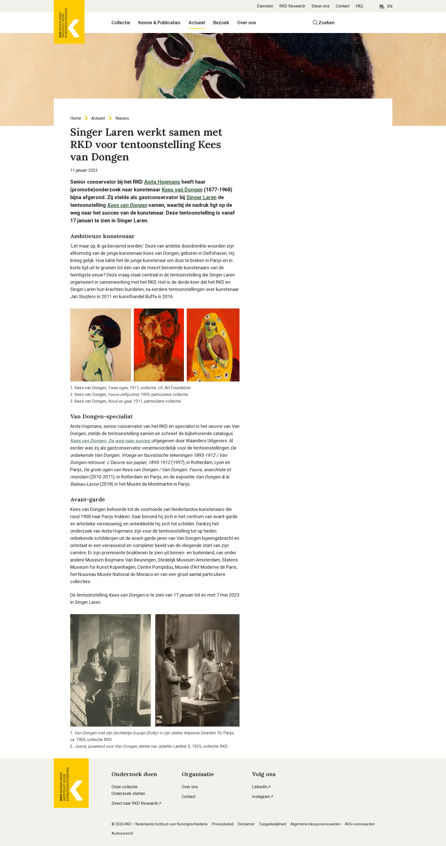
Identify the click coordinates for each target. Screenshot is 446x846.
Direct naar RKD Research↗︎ (136, 803)
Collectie (121, 22)
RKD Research (292, 6)
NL (382, 6)
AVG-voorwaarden (360, 824)
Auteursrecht (122, 833)
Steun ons (321, 6)
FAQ (359, 6)
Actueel (197, 22)
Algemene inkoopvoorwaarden (315, 824)
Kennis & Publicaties (159, 22)
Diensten (265, 6)
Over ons (246, 22)
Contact (342, 6)
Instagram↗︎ (262, 796)
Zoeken (326, 22)
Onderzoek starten (128, 793)
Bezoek (221, 22)
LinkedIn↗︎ (261, 786)
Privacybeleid (223, 824)
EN (389, 6)
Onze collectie (125, 786)
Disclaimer (246, 824)
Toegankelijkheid (272, 824)
